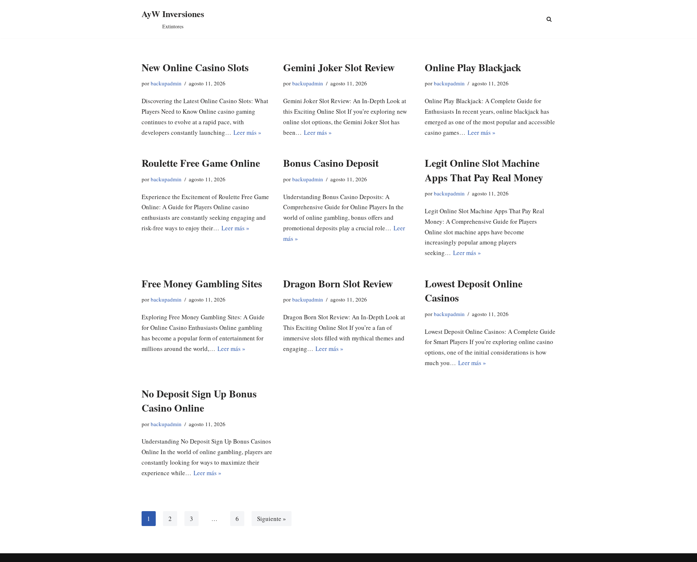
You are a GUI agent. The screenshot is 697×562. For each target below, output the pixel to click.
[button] (549, 19)
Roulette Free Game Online (201, 162)
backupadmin (166, 83)
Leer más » (247, 132)
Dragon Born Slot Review (338, 283)
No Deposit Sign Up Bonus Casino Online (199, 400)
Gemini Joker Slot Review (339, 67)
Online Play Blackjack (473, 67)
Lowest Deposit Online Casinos (473, 290)
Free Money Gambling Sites (202, 283)
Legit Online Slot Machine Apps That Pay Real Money (484, 170)
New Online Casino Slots (195, 67)
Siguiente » (271, 518)
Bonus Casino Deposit (331, 162)
